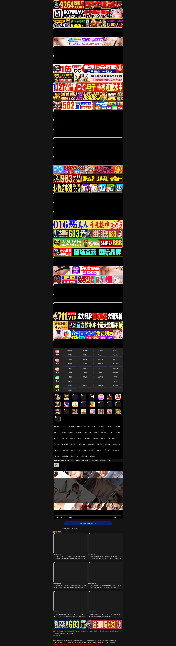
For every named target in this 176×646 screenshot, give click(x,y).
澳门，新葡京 (83, 450)
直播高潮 (96, 432)
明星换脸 (85, 372)
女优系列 (85, 368)
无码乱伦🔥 (116, 444)
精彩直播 (104, 432)
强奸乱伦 (85, 350)
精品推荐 (69, 350)
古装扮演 (69, 368)
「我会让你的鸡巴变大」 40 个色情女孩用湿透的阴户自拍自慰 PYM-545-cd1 (105, 615)
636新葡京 (91, 444)
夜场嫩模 (95, 438)
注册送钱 (101, 426)
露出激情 (85, 377)
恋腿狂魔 (115, 368)
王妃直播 (64, 438)
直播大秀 (107, 450)
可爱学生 (100, 368)
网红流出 (100, 363)
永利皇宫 (73, 444)
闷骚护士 (115, 372)
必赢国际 (71, 432)
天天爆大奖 (65, 450)
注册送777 (110, 426)
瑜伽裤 (100, 372)
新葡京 (56, 432)
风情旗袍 (69, 372)
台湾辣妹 (69, 359)
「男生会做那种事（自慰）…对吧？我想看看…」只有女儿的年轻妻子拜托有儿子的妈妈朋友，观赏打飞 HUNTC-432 (70, 616)
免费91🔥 (57, 456)
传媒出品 (69, 381)
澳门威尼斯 (116, 450)
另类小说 (69, 390)
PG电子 (94, 426)
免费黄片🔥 (84, 456)
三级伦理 (69, 355)
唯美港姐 (100, 359)
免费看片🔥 (82, 444)
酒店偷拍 (118, 432)
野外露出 (115, 363)
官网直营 (79, 426)
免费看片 (91, 450)
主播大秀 (56, 438)
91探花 (85, 363)
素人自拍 (115, 355)
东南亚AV (115, 359)
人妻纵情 (100, 386)
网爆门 (115, 377)
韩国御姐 (85, 359)
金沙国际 (73, 450)
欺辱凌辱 (69, 363)
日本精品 (85, 355)
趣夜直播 (87, 438)
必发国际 (103, 438)
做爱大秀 (99, 450)
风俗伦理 (115, 386)
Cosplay (100, 355)
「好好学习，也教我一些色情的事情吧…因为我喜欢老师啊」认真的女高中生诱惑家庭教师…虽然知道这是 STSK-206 (70, 587)
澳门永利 (87, 426)
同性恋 (115, 381)
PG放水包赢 (87, 432)
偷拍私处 (80, 438)
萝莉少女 (115, 350)
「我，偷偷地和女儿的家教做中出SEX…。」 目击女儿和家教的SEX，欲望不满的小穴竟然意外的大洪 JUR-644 (105, 587)
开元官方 (56, 450)
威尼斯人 (56, 426)
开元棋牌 (71, 426)
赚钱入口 (92, 456)
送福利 (118, 426)
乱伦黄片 (72, 438)
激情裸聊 (99, 444)
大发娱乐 (56, 444)
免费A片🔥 (65, 456)
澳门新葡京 (112, 438)
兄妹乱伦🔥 (74, 456)
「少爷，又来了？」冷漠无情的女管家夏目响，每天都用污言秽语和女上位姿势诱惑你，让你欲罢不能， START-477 (70, 558)
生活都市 (69, 386)
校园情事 (85, 386)
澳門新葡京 (65, 444)
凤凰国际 (78, 432)
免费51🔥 (107, 444)
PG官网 (64, 426)
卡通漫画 (69, 377)
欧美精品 (100, 350)
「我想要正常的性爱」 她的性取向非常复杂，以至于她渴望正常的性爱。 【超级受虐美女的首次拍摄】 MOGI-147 (105, 558)
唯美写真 (100, 377)
